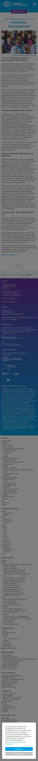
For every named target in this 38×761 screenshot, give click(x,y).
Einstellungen (19, 754)
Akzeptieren (19, 749)
